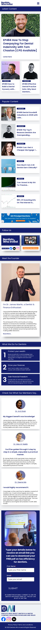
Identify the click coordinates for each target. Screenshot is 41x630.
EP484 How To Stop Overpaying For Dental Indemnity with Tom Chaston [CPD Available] (20, 45)
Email (9, 575)
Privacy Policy (12, 625)
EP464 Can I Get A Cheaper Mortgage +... (27, 148)
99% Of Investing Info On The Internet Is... (26, 201)
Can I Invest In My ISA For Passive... (26, 183)
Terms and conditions (25, 625)
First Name (11, 566)
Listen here (7, 57)
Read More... (7, 334)
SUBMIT (13, 588)
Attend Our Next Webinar (31, 248)
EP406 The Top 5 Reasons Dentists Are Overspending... (26, 132)
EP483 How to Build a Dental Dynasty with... (8, 86)
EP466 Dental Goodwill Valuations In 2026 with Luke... (27, 115)
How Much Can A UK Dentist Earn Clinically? (27, 166)
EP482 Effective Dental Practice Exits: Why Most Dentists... (29, 88)
